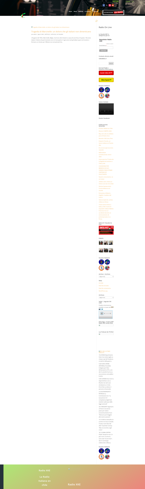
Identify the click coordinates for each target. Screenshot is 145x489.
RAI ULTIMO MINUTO (104, 351)
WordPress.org (103, 291)
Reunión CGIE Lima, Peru (106, 138)
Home (70, 11)
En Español (95, 11)
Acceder (101, 283)
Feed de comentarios (105, 288)
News (75, 11)
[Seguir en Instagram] (110, 5)
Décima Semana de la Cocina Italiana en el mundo (105, 188)
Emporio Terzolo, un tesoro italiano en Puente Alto (106, 143)
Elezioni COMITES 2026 (105, 131)
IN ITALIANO (60, 34)
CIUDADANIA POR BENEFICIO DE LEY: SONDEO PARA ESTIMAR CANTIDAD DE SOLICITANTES (105, 170)
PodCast (80, 11)
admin (35, 34)
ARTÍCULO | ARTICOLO (50, 34)
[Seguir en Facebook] (104, 5)
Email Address (103, 45)
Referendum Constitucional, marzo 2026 (105, 154)
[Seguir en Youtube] (113, 5)
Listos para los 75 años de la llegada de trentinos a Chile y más (106, 161)
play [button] (101, 313)
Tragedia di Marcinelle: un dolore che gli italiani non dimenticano (61, 31)
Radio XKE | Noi (92, 17)
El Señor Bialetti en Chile (106, 128)
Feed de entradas (104, 285)
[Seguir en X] (107, 5)
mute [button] (105, 313)
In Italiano (88, 11)
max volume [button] (110, 313)
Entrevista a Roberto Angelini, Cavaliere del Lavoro (105, 195)
